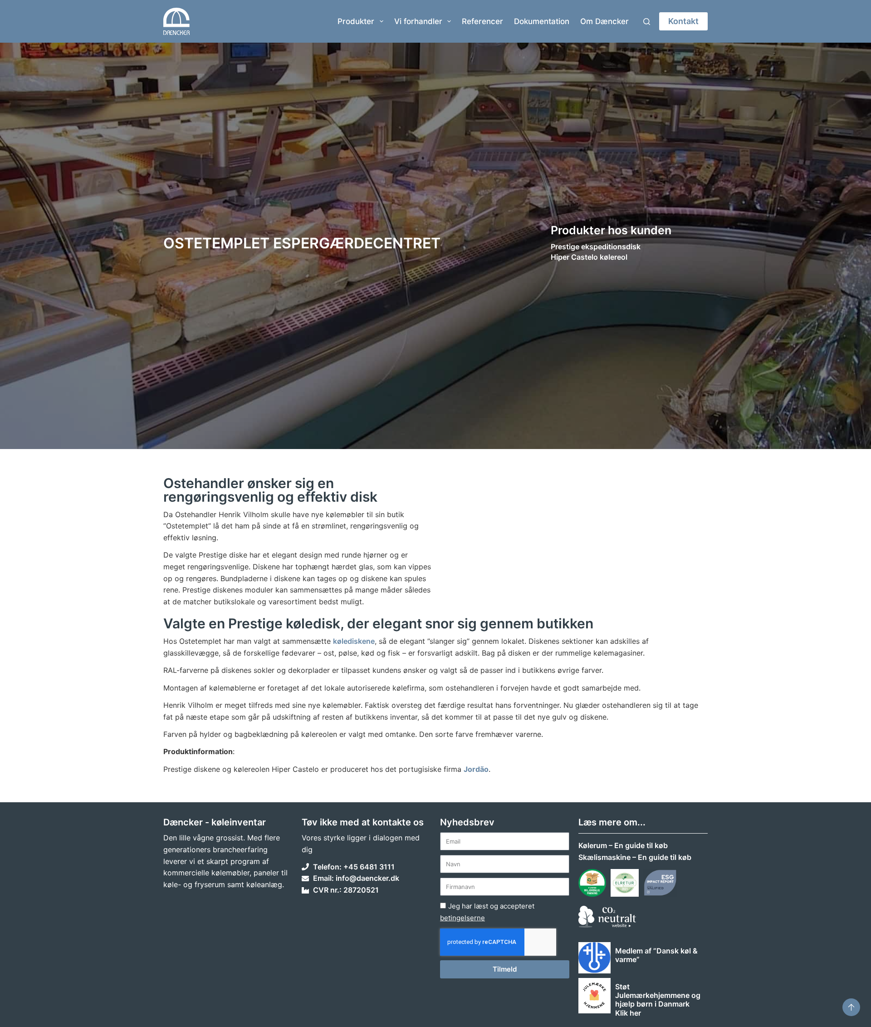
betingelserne (462, 917)
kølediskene (354, 641)
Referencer (482, 21)
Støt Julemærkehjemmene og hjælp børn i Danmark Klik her (657, 999)
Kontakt (683, 21)
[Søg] (646, 21)
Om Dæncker (604, 21)
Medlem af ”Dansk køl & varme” (656, 955)
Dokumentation (541, 21)
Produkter (356, 21)
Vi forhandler (418, 21)
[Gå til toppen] (851, 1007)
